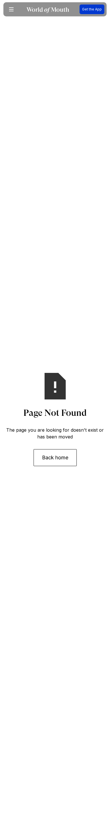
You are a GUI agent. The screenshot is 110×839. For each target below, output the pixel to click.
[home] (48, 9)
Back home (55, 457)
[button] (11, 9)
